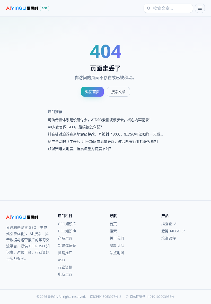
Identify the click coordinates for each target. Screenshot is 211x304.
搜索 (113, 231)
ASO (61, 259)
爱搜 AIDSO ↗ (173, 231)
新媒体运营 (67, 245)
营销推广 (65, 252)
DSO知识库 (67, 231)
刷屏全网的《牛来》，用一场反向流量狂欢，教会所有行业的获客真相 (103, 141)
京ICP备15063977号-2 (105, 297)
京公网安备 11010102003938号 (152, 297)
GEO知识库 (67, 223)
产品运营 (65, 238)
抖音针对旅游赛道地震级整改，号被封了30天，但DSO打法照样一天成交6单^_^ (104, 134)
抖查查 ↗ (169, 223)
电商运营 (65, 274)
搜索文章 (118, 91)
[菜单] (200, 8)
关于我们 (117, 238)
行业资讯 (65, 267)
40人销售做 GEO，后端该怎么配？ (76, 126)
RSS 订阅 (117, 245)
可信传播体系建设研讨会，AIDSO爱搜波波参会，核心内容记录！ (100, 119)
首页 (113, 223)
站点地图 (117, 252)
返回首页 (92, 91)
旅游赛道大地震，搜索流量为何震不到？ (80, 148)
